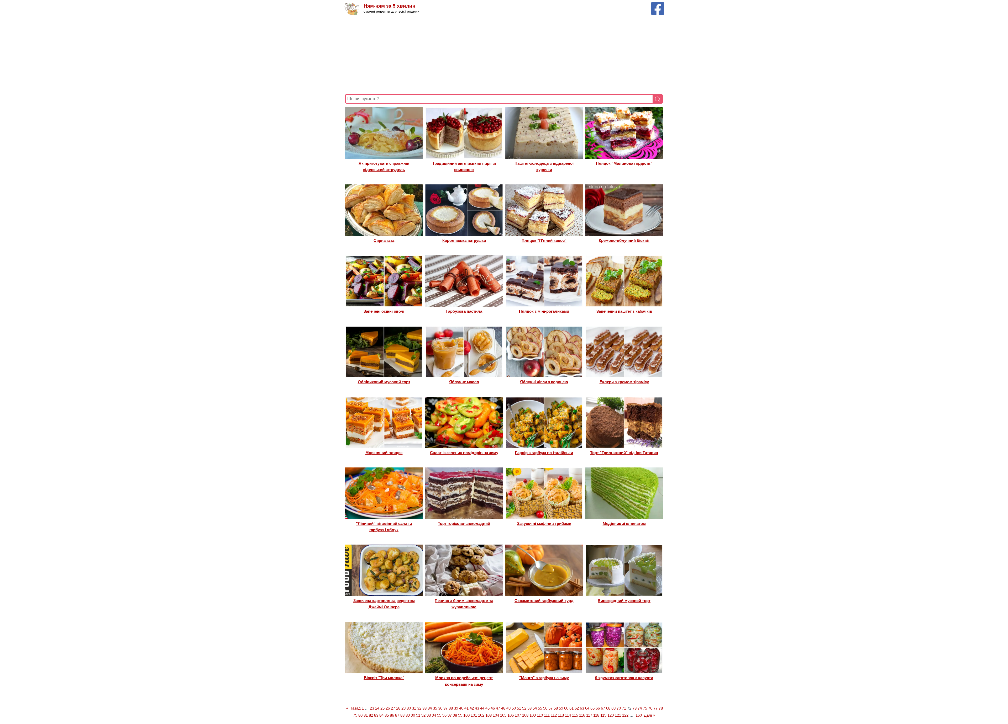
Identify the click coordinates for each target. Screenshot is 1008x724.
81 (366, 715)
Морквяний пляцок (384, 452)
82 (371, 715)
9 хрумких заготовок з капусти (624, 677)
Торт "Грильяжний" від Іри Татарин (624, 452)
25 (382, 708)
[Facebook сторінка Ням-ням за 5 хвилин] (657, 4)
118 (596, 715)
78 (661, 708)
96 (444, 715)
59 (561, 708)
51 (519, 708)
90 (413, 715)
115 (575, 715)
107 (518, 715)
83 (376, 715)
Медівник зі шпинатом (624, 523)
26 (388, 708)
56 (545, 708)
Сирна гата (384, 240)
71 (624, 708)
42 (472, 708)
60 (566, 708)
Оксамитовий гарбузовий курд (544, 600)
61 (571, 708)
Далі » (649, 715)
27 (393, 708)
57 (550, 708)
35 (435, 708)
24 (377, 708)
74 (640, 708)
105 (503, 715)
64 (587, 708)
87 (397, 715)
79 (355, 715)
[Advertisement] (502, 55)
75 (645, 708)
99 (460, 715)
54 (535, 708)
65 (592, 708)
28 (398, 708)
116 (582, 715)
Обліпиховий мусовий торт (384, 382)
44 (482, 708)
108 (525, 715)
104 (496, 715)
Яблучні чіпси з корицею (544, 382)
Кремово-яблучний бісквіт (624, 240)
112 (554, 715)
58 (556, 708)
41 (466, 708)
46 (493, 708)
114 (568, 715)
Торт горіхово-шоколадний (464, 523)
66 (598, 708)
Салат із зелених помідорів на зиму (464, 452)
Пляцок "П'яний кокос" (544, 240)
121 (618, 715)
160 (638, 715)
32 (419, 708)
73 (634, 708)
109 (532, 715)
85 (387, 715)
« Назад (353, 708)
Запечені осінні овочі (384, 311)
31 (414, 708)
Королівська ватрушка (464, 240)
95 (439, 715)
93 (429, 715)
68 (608, 708)
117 (589, 715)
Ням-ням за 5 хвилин (389, 6)
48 (503, 708)
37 (445, 708)
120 (610, 715)
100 (466, 715)
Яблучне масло (464, 382)
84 (381, 715)
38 (451, 708)
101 (474, 715)
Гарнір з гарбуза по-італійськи (544, 452)
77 (655, 708)
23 (372, 708)
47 (498, 708)
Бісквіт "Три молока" (384, 677)
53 (529, 708)
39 (456, 708)
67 (603, 708)
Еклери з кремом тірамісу (624, 382)
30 (409, 708)
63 (582, 708)
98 (455, 715)
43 (477, 708)
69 (613, 708)
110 (540, 715)
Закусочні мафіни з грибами (544, 523)
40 (461, 708)
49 (508, 708)
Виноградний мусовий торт (624, 600)
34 (430, 708)
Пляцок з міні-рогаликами (544, 311)
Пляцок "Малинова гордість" (624, 163)
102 (481, 715)
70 (619, 708)
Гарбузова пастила (464, 311)
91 (418, 715)
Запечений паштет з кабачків (624, 311)
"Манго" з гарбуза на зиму (544, 677)
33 (424, 708)
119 (603, 715)
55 (540, 708)
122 (625, 715)
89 (408, 715)
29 (403, 708)
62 (577, 708)
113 (561, 715)
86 (392, 715)
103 (488, 715)
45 (487, 708)
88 (402, 715)
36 (440, 708)
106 (510, 715)
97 (450, 715)
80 (360, 715)
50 (514, 708)
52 (524, 708)
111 (547, 715)
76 (650, 708)
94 (434, 715)
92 (423, 715)
